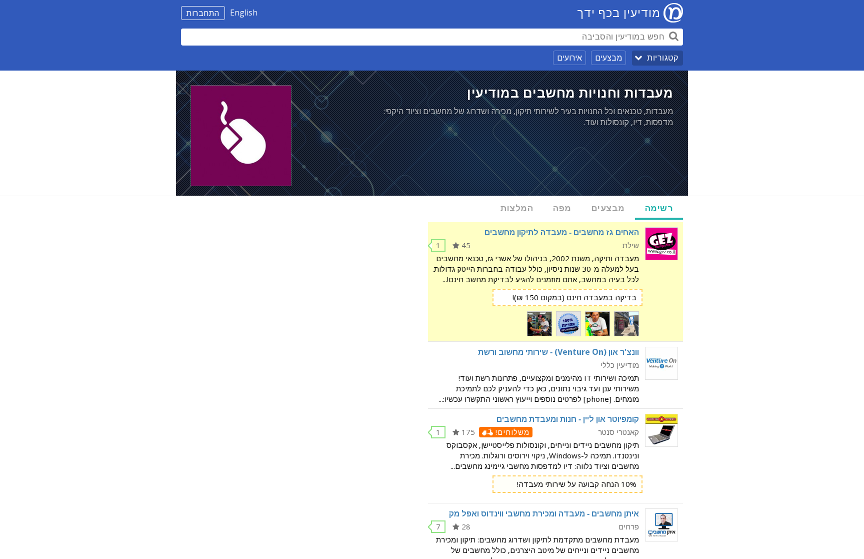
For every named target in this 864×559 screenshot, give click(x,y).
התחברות (203, 13)
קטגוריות (662, 58)
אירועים (569, 58)
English (244, 13)
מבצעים (608, 58)
